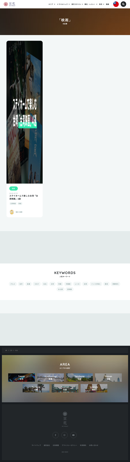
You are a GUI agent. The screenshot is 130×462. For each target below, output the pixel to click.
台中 (21, 284)
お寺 (52, 284)
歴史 (106, 284)
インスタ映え (95, 284)
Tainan (108, 377)
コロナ (36, 284)
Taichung (79, 377)
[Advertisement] (65, 247)
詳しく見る (24, 216)
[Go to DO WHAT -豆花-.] (6, 350)
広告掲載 (56, 445)
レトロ (77, 284)
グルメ (12, 284)
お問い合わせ (93, 445)
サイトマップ (36, 445)
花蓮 (59, 284)
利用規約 (83, 445)
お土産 (60, 289)
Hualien (65, 388)
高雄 (28, 284)
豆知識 (69, 289)
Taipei (21, 377)
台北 (44, 284)
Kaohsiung (50, 377)
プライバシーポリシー (69, 445)
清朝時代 (115, 284)
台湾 (85, 284)
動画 (107, 4)
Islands (94, 388)
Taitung (36, 388)
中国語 (68, 284)
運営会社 (47, 445)
